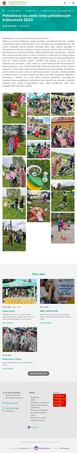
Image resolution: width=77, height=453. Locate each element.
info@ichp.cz (10, 411)
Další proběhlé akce (38, 373)
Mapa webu (35, 397)
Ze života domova (14, 11)
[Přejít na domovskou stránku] (15, 3)
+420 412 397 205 (12, 408)
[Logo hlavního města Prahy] (63, 400)
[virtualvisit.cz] (41, 448)
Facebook (64, 2)
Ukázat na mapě (11, 403)
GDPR (33, 400)
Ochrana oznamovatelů (39, 410)
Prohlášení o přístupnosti (40, 402)
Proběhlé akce (31, 11)
